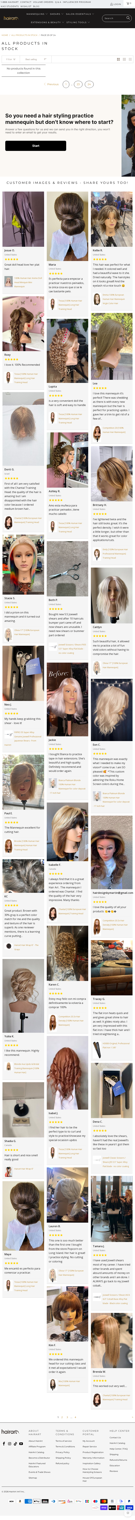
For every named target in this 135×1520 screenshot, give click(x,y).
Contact (25, 2)
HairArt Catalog (36, 1452)
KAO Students (10, 6)
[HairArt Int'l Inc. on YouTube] (21, 1444)
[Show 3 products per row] (124, 59)
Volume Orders (43, 2)
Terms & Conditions (65, 1446)
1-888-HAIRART (10, 2)
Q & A (58, 2)
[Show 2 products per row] (118, 59)
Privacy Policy (63, 1452)
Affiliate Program (37, 1446)
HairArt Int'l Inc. (17, 1491)
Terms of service (64, 1441)
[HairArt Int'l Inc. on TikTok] (15, 1444)
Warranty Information (93, 1458)
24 (89, 84)
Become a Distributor (39, 1458)
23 (78, 84)
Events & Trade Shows (39, 1472)
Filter (9, 59)
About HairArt (36, 1441)
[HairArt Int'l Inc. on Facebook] (4, 1444)
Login (117, 4)
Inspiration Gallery (92, 1463)
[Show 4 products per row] (130, 59)
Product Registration (93, 1452)
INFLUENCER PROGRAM (77, 2)
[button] (37, 14)
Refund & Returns (118, 1460)
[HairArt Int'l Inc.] (11, 18)
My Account (89, 1441)
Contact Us (115, 1437)
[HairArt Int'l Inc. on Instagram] (9, 1444)
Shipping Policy (63, 1458)
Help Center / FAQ (119, 1449)
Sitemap (33, 1478)
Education (115, 1465)
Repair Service (90, 1446)
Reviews (114, 1471)
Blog (36, 6)
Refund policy (62, 1463)
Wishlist (25, 6)
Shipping (114, 1454)
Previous (53, 84)
